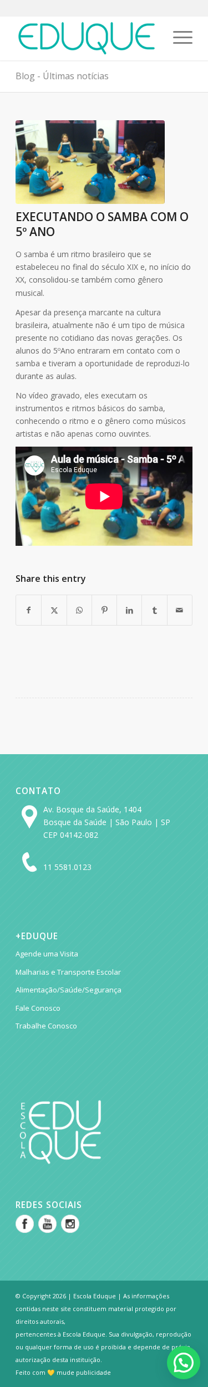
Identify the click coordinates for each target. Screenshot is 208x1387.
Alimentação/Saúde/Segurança (68, 990)
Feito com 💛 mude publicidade (63, 1372)
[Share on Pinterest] (104, 610)
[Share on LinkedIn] (129, 610)
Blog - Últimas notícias (62, 76)
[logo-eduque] (86, 38)
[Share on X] (54, 610)
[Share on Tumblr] (154, 610)
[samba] (90, 162)
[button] (183, 1362)
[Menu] (177, 38)
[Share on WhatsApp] (79, 610)
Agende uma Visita (47, 954)
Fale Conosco (38, 1008)
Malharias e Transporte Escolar (68, 972)
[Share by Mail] (180, 610)
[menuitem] (177, 38)
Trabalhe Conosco (46, 1026)
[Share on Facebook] (28, 610)
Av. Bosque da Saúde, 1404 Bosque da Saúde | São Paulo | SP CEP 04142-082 (106, 822)
